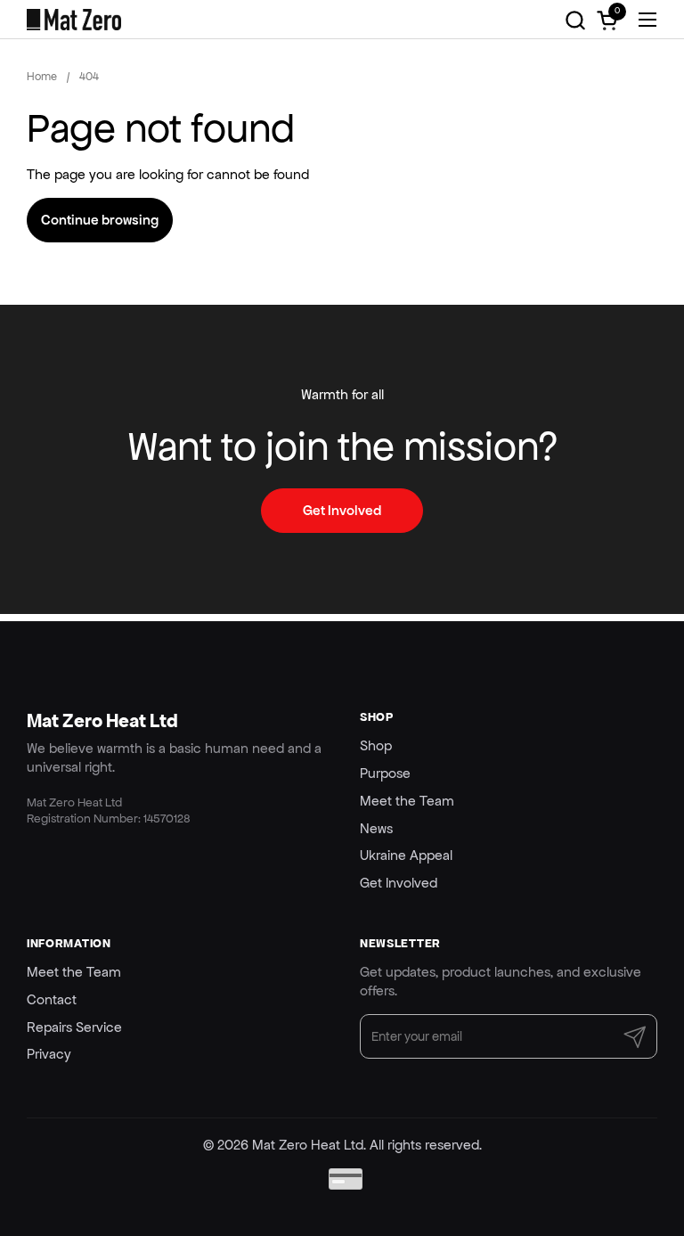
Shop (376, 745)
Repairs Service (74, 1027)
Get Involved (398, 882)
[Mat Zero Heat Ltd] (74, 19)
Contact (52, 999)
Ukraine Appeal (406, 855)
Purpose (385, 773)
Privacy (49, 1053)
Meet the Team (407, 800)
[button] (575, 20)
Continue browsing (100, 219)
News (376, 828)
